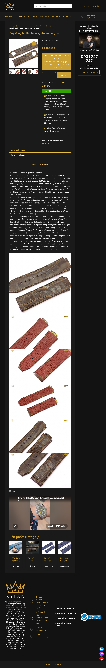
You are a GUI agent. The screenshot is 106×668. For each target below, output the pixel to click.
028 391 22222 (42, 637)
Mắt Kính (55, 16)
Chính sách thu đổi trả (65, 608)
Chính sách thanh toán (63, 624)
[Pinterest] (46, 143)
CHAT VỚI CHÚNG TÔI (89, 72)
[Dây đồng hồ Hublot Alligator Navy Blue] (48, 547)
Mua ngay (63, 75)
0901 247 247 (94, 17)
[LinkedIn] (49, 143)
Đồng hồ (20, 16)
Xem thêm (95, 6)
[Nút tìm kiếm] (70, 6)
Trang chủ (85, 6)
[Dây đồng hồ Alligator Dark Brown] (32, 547)
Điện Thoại (8, 16)
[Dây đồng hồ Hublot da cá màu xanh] (15, 547)
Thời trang (31, 16)
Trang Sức (43, 16)
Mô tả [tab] (34, 165)
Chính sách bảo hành (66, 618)
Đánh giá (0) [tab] (44, 165)
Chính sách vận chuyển (65, 613)
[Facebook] (43, 143)
